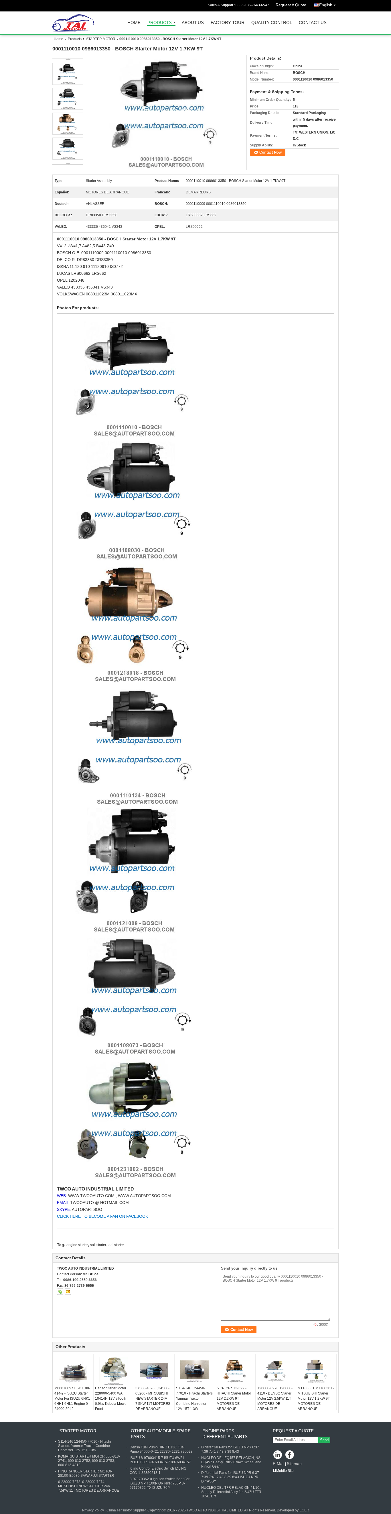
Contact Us (313, 23)
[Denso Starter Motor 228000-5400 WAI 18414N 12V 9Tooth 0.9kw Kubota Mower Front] (114, 1371)
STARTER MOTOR (100, 39)
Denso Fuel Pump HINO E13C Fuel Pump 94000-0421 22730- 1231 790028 (161, 1449)
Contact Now (270, 152)
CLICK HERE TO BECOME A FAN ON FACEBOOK (102, 1216)
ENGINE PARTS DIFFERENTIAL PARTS (225, 1433)
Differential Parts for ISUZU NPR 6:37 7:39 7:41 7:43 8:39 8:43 (230, 1449)
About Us (193, 23)
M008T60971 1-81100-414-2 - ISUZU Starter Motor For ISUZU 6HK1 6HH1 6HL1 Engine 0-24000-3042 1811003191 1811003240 (72, 1403)
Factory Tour (227, 23)
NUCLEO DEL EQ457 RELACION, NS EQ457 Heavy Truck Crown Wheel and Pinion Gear (231, 1462)
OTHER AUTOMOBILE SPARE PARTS (161, 1433)
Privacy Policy (93, 1510)
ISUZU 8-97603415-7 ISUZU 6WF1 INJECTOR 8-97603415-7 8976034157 (160, 1460)
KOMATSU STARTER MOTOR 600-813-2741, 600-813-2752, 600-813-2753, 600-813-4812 (89, 1460)
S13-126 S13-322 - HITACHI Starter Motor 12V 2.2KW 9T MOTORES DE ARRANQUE (234, 1398)
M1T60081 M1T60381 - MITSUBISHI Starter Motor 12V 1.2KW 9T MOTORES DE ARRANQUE (316, 1398)
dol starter (116, 1245)
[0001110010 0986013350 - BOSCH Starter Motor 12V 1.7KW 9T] (166, 113)
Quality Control (271, 23)
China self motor (119, 1510)
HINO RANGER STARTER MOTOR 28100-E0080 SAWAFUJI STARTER (86, 1473)
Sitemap (294, 1463)
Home (134, 23)
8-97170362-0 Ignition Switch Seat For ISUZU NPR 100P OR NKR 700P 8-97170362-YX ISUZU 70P (159, 1483)
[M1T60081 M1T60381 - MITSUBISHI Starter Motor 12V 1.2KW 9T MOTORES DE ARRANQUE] (316, 1371)
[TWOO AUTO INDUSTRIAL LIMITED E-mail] (68, 1292)
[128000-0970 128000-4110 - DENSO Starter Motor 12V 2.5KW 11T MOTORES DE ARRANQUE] (276, 1371)
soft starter (98, 1245)
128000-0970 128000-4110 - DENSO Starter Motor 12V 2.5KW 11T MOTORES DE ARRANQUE (275, 1398)
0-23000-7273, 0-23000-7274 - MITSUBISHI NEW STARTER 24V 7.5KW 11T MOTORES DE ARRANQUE (88, 1486)
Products (159, 23)
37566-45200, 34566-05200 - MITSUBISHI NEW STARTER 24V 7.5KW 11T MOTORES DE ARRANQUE (152, 1398)
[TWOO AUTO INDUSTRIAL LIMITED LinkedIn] (278, 1455)
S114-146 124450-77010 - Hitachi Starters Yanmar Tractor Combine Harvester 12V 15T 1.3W (194, 1398)
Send (324, 1440)
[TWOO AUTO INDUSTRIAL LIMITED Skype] (60, 1292)
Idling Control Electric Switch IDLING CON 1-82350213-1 (158, 1470)
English (325, 5)
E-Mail (278, 1463)
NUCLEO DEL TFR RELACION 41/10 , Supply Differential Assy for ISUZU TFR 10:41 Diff (231, 1492)
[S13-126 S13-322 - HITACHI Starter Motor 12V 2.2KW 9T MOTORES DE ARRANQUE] (235, 1371)
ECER (304, 1510)
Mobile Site (285, 1471)
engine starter (77, 1245)
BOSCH (64, 252)
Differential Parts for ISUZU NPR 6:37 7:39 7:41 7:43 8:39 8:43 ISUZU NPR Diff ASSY (230, 1477)
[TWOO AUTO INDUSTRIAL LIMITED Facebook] (290, 1455)
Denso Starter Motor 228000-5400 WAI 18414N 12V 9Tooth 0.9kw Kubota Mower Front (111, 1398)
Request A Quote (291, 5)
